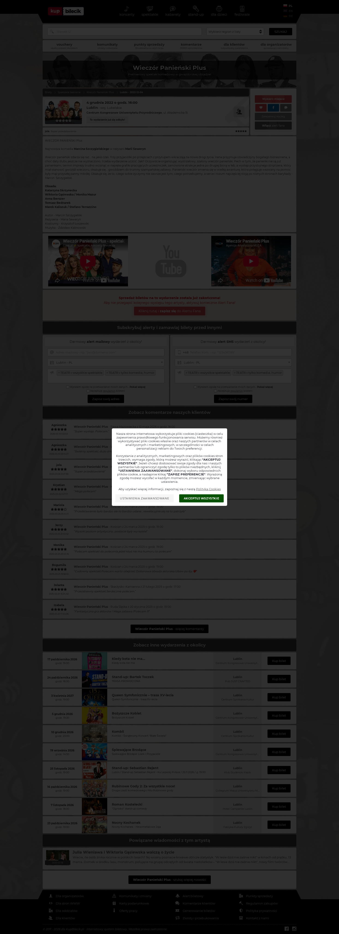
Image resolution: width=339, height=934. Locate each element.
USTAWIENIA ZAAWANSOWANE (144, 498)
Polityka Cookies (208, 489)
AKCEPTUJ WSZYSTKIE (201, 498)
